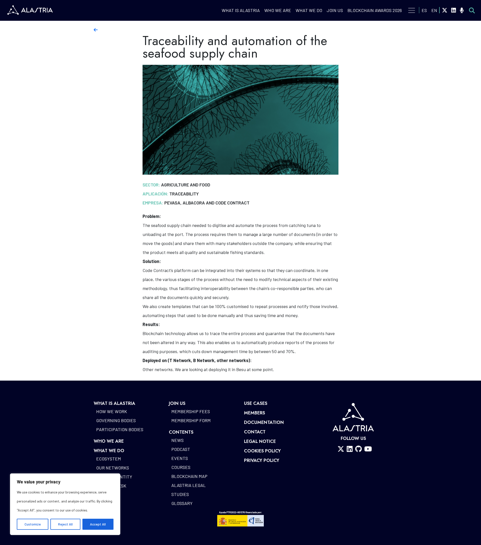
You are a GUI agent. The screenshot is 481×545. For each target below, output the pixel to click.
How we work (111, 411)
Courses (180, 467)
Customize (33, 524)
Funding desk (111, 485)
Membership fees (190, 411)
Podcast (180, 449)
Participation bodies (119, 429)
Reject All (65, 524)
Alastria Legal (188, 485)
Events (179, 458)
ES (424, 10)
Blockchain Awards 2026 (374, 10)
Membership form (191, 420)
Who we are (277, 10)
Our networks (112, 467)
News (177, 440)
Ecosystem (108, 458)
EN (434, 10)
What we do (309, 10)
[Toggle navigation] (411, 10)
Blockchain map (189, 476)
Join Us (335, 10)
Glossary (182, 503)
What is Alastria (241, 10)
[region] (65, 504)
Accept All (98, 524)
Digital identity (114, 476)
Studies (180, 494)
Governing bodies (116, 420)
